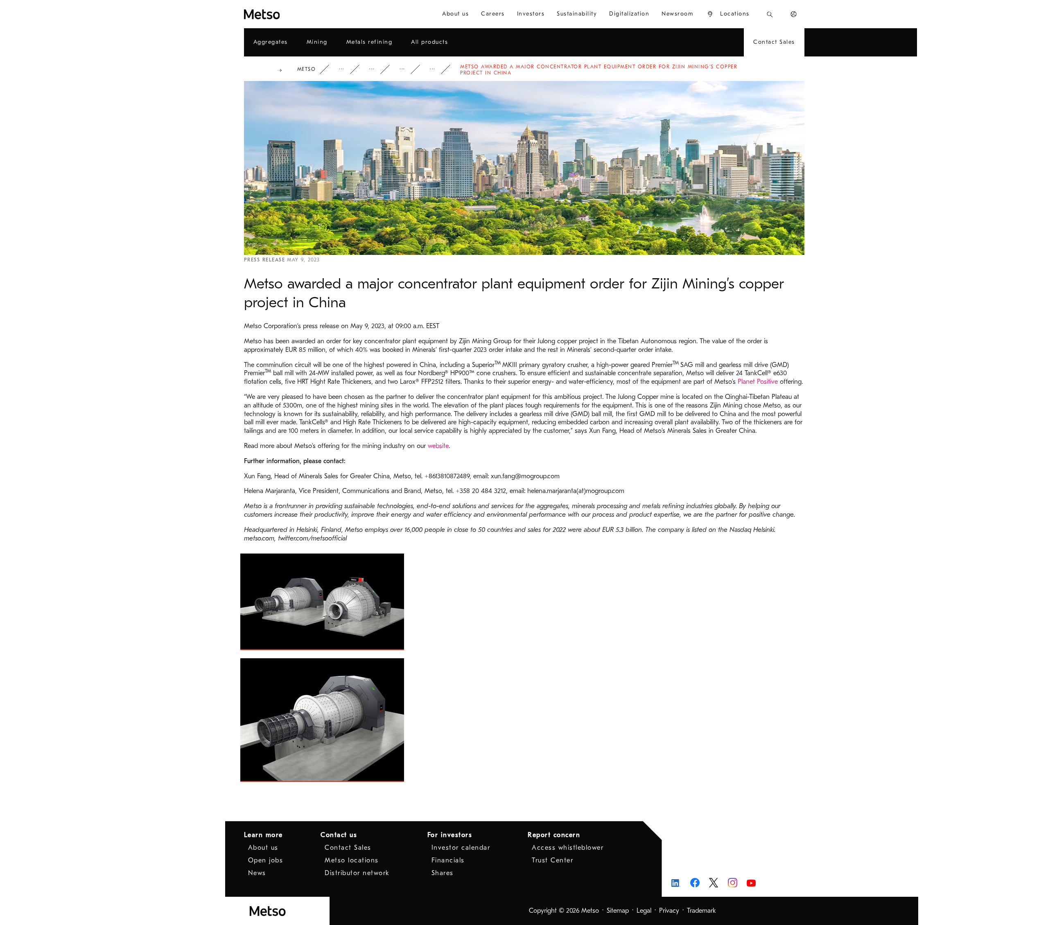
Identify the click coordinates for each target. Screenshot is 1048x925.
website (438, 446)
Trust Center (552, 860)
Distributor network (357, 873)
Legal (644, 910)
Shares (442, 873)
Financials (448, 860)
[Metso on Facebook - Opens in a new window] (695, 882)
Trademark (701, 910)
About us (263, 847)
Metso (306, 69)
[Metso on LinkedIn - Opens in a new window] (676, 882)
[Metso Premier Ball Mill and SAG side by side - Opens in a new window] (322, 602)
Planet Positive (758, 381)
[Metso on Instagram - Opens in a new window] (732, 882)
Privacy (669, 910)
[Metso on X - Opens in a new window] (713, 883)
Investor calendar (460, 847)
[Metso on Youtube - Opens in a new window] (751, 882)
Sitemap (618, 910)
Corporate (347, 69)
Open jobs (265, 860)
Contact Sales (348, 847)
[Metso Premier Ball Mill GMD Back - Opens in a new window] (322, 720)
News (407, 69)
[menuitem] (455, 14)
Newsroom (377, 69)
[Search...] (770, 14)
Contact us (339, 835)
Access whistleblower (567, 847)
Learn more (263, 835)
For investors (449, 835)
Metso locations (352, 860)
